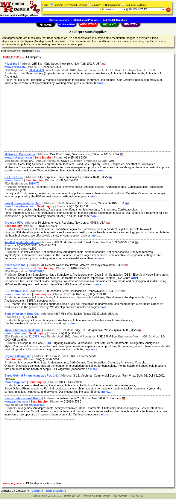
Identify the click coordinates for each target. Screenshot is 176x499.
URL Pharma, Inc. (16, 291)
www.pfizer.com (15, 67)
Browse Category (59, 20)
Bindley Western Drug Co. (22, 313)
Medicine (37, 491)
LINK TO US (136, 496)
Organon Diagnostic (18, 356)
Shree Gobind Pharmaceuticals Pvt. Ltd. (31, 375)
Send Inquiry (43, 157)
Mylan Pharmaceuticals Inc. (23, 330)
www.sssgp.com (15, 382)
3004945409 (36, 70)
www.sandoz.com (16, 401)
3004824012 (36, 271)
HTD (47, 343)
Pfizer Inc (11, 63)
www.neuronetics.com (19, 268)
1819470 (34, 183)
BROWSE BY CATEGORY (15, 491)
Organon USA (14, 222)
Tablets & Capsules (55, 491)
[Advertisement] (88, 119)
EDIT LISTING (103, 496)
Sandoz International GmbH (23, 398)
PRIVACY (88, 496)
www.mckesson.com (18, 157)
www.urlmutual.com (18, 294)
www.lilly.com (14, 180)
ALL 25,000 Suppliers (115, 20)
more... (101, 83)
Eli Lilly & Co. (14, 177)
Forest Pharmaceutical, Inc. (23, 203)
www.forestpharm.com (20, 206)
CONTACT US (120, 496)
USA (37, 50)
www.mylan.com (16, 333)
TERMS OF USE (72, 496)
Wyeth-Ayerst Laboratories (22, 242)
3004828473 (36, 404)
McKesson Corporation (20, 154)
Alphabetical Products (86, 20)
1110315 (34, 336)
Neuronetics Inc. (15, 265)
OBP (134, 277)
